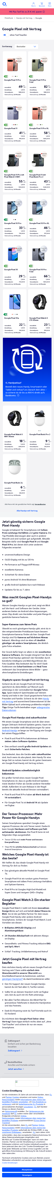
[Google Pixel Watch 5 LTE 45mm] (40, 312)
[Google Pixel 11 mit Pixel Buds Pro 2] (40, 169)
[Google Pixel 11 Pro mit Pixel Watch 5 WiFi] (14, 169)
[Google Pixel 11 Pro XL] (40, 122)
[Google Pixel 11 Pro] (14, 74)
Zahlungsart (14, 1050)
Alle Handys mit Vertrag (27, 510)
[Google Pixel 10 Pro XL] (40, 217)
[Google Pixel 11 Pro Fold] (40, 74)
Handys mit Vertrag (24, 18)
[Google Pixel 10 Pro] (14, 217)
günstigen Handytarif (12, 978)
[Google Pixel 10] (14, 264)
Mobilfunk (9, 18)
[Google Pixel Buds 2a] (14, 476)
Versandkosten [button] (40, 504)
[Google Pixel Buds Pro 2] (40, 429)
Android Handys (9, 730)
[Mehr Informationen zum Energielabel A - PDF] (5, 314)
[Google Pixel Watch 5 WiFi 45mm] (14, 429)
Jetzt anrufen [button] (15, 1069)
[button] (44, 11)
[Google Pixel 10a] (14, 312)
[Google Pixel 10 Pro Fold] (40, 264)
